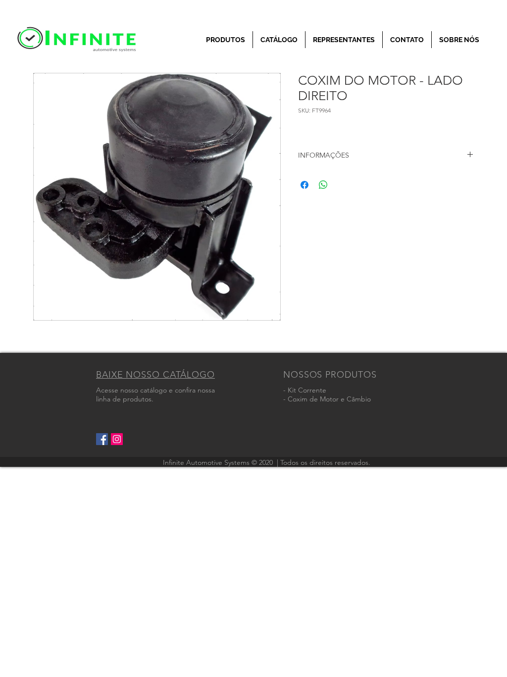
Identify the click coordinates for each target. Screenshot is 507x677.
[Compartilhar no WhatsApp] (323, 185)
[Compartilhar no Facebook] (304, 185)
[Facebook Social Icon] (102, 439)
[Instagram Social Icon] (117, 439)
